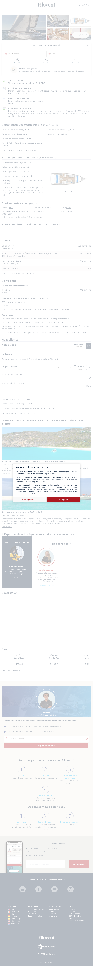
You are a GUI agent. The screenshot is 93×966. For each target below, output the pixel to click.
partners (29, 472)
